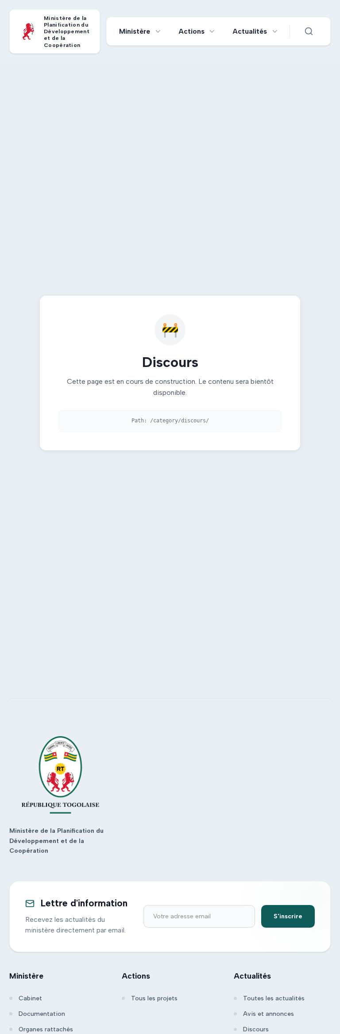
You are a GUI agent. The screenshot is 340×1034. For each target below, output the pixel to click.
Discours (256, 1029)
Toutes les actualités (274, 998)
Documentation (42, 1014)
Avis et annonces (268, 1014)
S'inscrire (288, 916)
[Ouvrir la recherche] (308, 31)
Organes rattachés (46, 1029)
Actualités (250, 31)
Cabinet (30, 998)
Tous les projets (154, 998)
